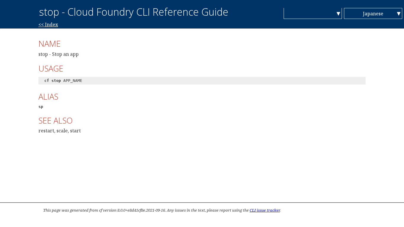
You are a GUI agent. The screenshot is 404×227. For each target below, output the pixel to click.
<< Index (48, 24)
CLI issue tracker (265, 210)
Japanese (373, 13)
